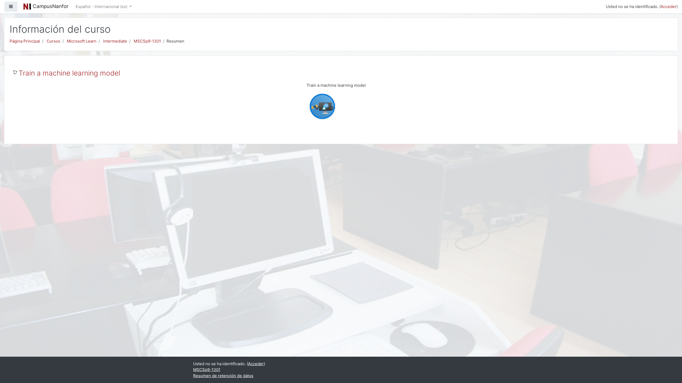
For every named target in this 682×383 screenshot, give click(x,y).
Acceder (668, 6)
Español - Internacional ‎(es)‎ (102, 6)
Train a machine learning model (69, 73)
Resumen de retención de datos (223, 375)
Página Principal (25, 41)
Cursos (53, 41)
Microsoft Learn (81, 41)
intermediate (115, 41)
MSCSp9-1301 (147, 41)
